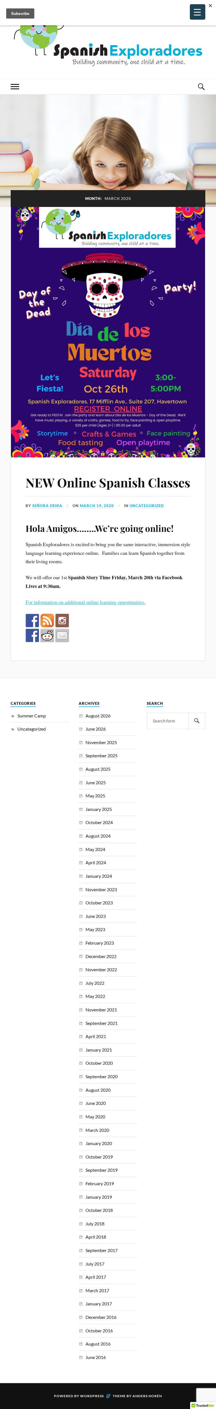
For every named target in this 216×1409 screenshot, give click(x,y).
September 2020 (102, 1076)
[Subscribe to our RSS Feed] (47, 620)
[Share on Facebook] (32, 635)
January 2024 (99, 876)
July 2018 (95, 1223)
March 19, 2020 (97, 505)
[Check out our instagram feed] (62, 620)
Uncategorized (147, 505)
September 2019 (102, 1170)
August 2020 (98, 1090)
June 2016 (96, 1357)
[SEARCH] (196, 721)
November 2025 (101, 742)
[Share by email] (62, 635)
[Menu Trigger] (197, 12)
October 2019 (99, 1156)
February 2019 (100, 1183)
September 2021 (102, 1023)
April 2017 (96, 1277)
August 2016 (98, 1343)
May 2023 (95, 929)
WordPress (92, 1396)
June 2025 (96, 782)
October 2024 (99, 822)
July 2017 (95, 1263)
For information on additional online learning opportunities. (85, 602)
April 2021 (96, 1036)
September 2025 (102, 755)
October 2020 (99, 1063)
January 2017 (99, 1303)
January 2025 (99, 809)
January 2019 (99, 1197)
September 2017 (102, 1250)
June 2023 (96, 916)
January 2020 (99, 1143)
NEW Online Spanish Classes (108, 482)
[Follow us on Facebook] (32, 620)
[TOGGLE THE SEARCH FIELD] (201, 86)
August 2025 (98, 769)
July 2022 (95, 983)
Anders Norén (147, 1396)
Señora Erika (47, 505)
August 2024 (98, 835)
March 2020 (97, 1130)
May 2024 (95, 849)
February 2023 (100, 942)
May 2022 (95, 996)
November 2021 (101, 1009)
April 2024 (96, 862)
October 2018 (99, 1210)
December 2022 (101, 956)
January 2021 (99, 1049)
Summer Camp (31, 715)
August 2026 (98, 715)
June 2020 (96, 1103)
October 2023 (99, 902)
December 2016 (101, 1317)
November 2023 (101, 889)
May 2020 (95, 1116)
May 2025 (95, 795)
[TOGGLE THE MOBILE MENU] (15, 86)
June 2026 (96, 728)
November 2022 (101, 969)
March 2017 (97, 1290)
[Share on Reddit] (47, 635)
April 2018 (96, 1236)
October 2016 (99, 1330)
